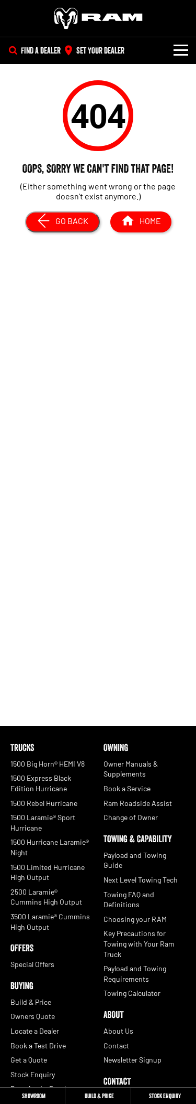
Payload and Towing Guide (134, 860)
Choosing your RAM (135, 919)
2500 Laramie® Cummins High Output (46, 897)
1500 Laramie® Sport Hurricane (42, 822)
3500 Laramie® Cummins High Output (50, 921)
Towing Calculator (131, 993)
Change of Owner (130, 817)
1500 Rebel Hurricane (43, 803)
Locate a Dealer (34, 1030)
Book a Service (127, 788)
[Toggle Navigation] (181, 50)
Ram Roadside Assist (137, 803)
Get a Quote (28, 1059)
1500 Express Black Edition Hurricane (40, 783)
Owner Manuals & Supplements (130, 769)
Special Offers (32, 964)
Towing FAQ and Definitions (128, 899)
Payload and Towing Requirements (134, 973)
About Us (118, 1030)
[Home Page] (98, 18)
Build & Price (30, 1001)
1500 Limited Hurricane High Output (47, 872)
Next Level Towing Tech (140, 879)
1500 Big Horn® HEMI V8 (47, 763)
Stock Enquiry (32, 1074)
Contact (116, 1045)
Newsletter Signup (132, 1059)
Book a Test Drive (38, 1045)
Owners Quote (32, 1016)
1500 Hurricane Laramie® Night (49, 847)
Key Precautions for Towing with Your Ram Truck (139, 943)
